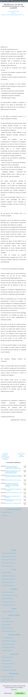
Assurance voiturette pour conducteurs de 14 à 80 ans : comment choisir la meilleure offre (13, 467)
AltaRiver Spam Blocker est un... (9, 631)
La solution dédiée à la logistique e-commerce (14, 489)
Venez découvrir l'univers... (8, 582)
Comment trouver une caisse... (9, 579)
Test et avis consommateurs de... (9, 670)
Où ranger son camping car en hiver (14, 492)
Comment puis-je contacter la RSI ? (13, 503)
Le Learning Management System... (10, 595)
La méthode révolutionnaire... (8, 585)
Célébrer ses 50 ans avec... (8, 676)
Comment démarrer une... (8, 566)
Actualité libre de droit (14, 11)
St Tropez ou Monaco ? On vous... (9, 640)
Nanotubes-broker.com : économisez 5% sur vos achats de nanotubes (5, 456)
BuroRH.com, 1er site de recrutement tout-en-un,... (13, 14)
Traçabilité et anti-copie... (7, 627)
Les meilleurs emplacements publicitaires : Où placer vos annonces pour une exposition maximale (12, 485)
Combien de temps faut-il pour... (9, 553)
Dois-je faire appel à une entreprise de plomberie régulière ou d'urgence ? (14, 476)
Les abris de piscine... (7, 660)
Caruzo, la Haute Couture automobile (21, 455)
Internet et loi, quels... (7, 618)
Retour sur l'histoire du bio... (8, 611)
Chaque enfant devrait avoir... (8, 647)
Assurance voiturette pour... (8, 592)
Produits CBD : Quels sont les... (9, 556)
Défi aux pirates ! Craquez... (8, 621)
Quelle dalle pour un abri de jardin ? (13, 479)
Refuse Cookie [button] (8, 693)
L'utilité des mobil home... (7, 650)
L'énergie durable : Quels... (8, 679)
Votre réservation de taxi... (8, 637)
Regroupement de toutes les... (9, 575)
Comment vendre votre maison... (9, 559)
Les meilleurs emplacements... (9, 604)
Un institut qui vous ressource (8, 562)
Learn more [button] (14, 689)
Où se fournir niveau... (7, 666)
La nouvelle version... (6, 624)
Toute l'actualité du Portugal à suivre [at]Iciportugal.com (13, 500)
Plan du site (4, 515)
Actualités (13, 13)
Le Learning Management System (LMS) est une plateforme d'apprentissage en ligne (13, 471)
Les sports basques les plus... (8, 644)
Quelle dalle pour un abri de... (8, 601)
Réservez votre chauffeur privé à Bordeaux (12, 497)
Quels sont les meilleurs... (7, 657)
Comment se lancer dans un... (9, 663)
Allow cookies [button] (20, 693)
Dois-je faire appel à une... (8, 598)
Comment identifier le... (7, 572)
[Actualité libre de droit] (14, 1)
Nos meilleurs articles (6, 512)
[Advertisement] (14, 30)
